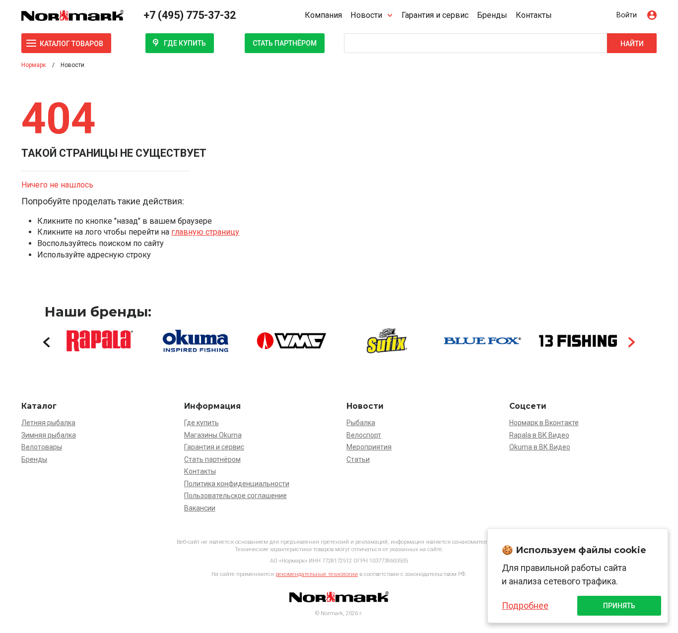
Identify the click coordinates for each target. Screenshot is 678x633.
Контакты (534, 15)
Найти (632, 44)
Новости (366, 15)
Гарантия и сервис (435, 15)
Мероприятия (369, 447)
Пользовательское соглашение (235, 496)
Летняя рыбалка (48, 423)
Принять (619, 606)
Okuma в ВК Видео (539, 447)
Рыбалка (360, 423)
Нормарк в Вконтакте (544, 423)
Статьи (358, 459)
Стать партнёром (285, 43)
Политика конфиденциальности (236, 484)
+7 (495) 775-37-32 (189, 15)
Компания (323, 15)
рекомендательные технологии (316, 574)
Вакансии (199, 508)
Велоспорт (363, 435)
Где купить (185, 43)
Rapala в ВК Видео (539, 435)
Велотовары (41, 447)
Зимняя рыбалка (48, 435)
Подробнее (525, 605)
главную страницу (205, 232)
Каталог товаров (71, 44)
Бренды (492, 15)
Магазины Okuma (213, 435)
